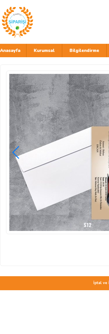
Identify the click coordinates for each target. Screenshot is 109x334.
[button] (16, 152)
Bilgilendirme (84, 50)
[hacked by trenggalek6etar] (51, 21)
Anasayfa (10, 50)
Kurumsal (44, 50)
